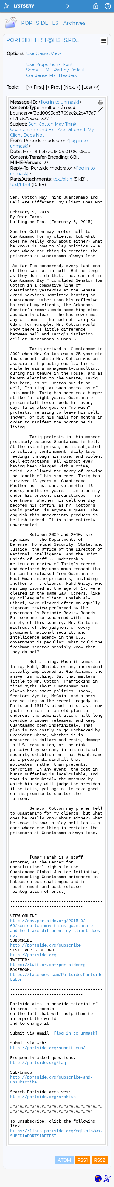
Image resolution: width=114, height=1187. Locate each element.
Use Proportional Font (49, 64)
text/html (20, 184)
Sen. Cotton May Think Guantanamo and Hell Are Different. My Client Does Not (52, 129)
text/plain (62, 179)
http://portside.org (33, 955)
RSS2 (99, 1160)
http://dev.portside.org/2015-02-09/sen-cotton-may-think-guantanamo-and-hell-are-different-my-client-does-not (56, 928)
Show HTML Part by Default (56, 70)
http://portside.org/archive (43, 1096)
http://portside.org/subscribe (45, 945)
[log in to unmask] (60, 102)
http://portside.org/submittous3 (47, 1048)
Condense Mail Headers (51, 75)
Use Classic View (43, 53)
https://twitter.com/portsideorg (47, 964)
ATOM (64, 1160)
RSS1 (82, 1160)
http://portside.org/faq (38, 1062)
